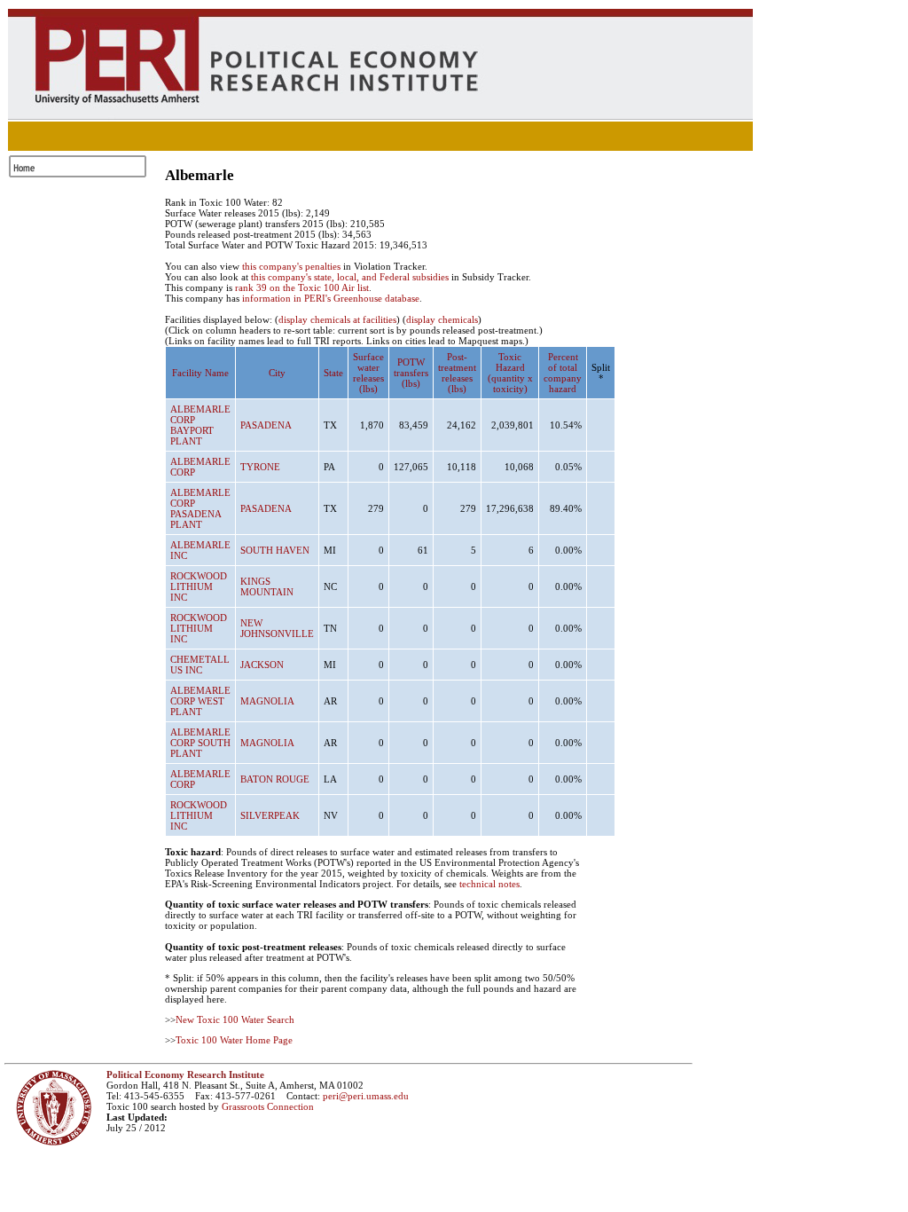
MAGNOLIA (267, 701)
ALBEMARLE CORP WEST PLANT (200, 701)
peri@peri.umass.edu (366, 1095)
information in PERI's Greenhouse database (330, 298)
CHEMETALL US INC (200, 664)
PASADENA (266, 425)
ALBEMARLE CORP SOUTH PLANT (200, 743)
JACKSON (262, 664)
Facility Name (200, 372)
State (333, 372)
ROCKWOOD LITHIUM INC (198, 586)
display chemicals (442, 319)
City (277, 372)
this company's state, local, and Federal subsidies (350, 277)
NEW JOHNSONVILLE (277, 628)
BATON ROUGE (274, 779)
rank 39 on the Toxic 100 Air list (302, 287)
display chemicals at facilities (337, 319)
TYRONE (260, 466)
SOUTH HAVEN (274, 550)
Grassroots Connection (268, 1106)
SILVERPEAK (270, 815)
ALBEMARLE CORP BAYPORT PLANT (200, 425)
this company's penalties (291, 266)
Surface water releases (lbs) (368, 372)
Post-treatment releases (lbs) (457, 372)
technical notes (489, 883)
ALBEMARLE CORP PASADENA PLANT (200, 508)
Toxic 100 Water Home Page (234, 1040)
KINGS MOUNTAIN (267, 586)
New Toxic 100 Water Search (235, 1019)
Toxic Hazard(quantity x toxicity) (510, 372)
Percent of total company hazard (563, 372)
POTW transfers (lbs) (411, 373)
